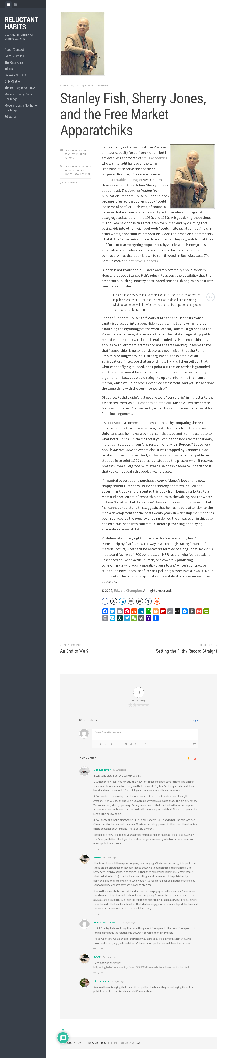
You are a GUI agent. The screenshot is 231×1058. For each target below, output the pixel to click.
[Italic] (100, 744)
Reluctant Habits (21, 23)
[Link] (135, 744)
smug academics (154, 158)
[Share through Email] (131, 601)
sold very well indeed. (140, 261)
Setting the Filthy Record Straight (186, 651)
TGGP (97, 857)
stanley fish (82, 174)
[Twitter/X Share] (113, 601)
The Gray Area (14, 62)
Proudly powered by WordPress (86, 1042)
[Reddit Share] (157, 601)
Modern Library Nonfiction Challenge (21, 107)
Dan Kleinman (102, 769)
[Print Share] (139, 601)
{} (140, 743)
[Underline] (105, 744)
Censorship (72, 150)
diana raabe (101, 981)
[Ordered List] (115, 744)
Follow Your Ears (15, 75)
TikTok (9, 69)
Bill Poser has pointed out (151, 402)
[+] (146, 743)
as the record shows (163, 455)
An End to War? (74, 651)
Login (194, 720)
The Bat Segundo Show (20, 88)
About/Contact (14, 49)
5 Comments (72, 182)
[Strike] (110, 744)
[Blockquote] (125, 744)
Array (136, 1042)
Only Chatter (13, 81)
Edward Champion (97, 85)
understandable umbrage (121, 179)
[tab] (8, 4)
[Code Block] (130, 744)
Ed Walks (10, 116)
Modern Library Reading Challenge (20, 96)
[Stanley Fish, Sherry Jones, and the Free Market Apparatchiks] (138, 44)
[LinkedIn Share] (122, 601)
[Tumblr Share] (148, 601)
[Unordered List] (120, 744)
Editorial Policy (14, 56)
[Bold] (95, 744)
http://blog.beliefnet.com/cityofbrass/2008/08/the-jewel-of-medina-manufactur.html (141, 967)
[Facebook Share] (105, 601)
